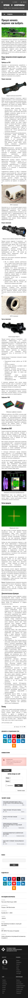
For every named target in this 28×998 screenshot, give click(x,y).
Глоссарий (18, 973)
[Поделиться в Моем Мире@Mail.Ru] (18, 741)
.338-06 (3, 918)
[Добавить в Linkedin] (23, 741)
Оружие (17, 960)
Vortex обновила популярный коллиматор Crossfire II (13, 937)
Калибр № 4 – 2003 (6, 913)
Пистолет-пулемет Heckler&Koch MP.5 (13, 842)
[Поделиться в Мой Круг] (14, 741)
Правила (18, 980)
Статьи (3, 921)
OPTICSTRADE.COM (7, 722)
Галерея (3, 916)
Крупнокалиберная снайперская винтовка (13, 834)
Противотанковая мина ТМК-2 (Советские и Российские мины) (13, 803)
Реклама (4, 985)
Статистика (4, 984)
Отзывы (4, 987)
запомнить (10, 785)
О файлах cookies (19, 987)
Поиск (15, 2)
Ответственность (19, 984)
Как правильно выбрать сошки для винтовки (11, 924)
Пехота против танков (13, 817)
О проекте (4, 982)
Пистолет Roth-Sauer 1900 (9, 902)
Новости (3, 934)
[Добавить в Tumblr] (23, 736)
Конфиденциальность (20, 985)
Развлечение (19, 991)
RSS (3, 993)
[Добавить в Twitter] (18, 736)
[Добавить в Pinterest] (14, 736)
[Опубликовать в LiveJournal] (9, 741)
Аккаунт (24, 2)
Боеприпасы (4, 905)
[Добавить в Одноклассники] (14, 746)
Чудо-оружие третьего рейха (13, 810)
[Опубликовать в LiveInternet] (5, 741)
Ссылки (4, 989)
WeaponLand (3, 2)
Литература (18, 971)
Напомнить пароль (21, 790)
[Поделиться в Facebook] (9, 736)
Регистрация (6, 770)
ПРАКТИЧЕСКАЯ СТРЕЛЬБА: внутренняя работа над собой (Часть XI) (13, 825)
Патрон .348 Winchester (8, 907)
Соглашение (18, 982)
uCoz (22, 989)
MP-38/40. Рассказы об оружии (10, 931)
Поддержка (18, 993)
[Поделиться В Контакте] (5, 736)
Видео (17, 968)
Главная (4, 980)
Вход (3, 967)
